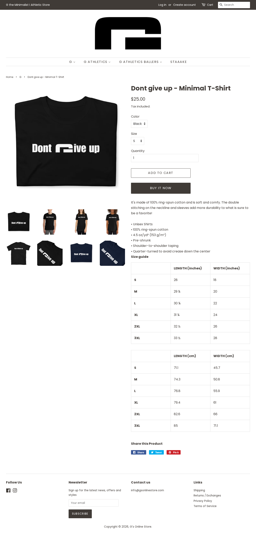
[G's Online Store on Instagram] (15, 491)
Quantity (138, 151)
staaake (178, 62)
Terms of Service (205, 506)
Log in (162, 5)
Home (9, 77)
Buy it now (161, 188)
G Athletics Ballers (139, 62)
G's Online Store (140, 527)
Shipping (199, 490)
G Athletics (96, 62)
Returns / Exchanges (207, 495)
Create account (184, 5)
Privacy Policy (203, 501)
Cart (210, 5)
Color (135, 116)
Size (134, 133)
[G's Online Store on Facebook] (8, 491)
